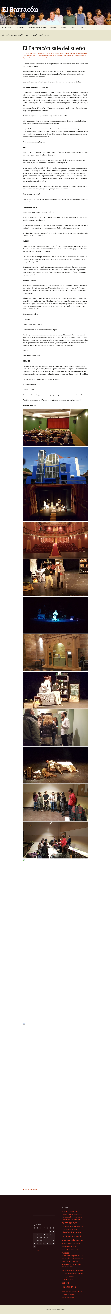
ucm (79, 1291)
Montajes (53, 27)
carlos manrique (67, 1219)
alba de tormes (54, 53)
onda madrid (70, 1270)
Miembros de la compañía (37, 27)
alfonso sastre (77, 1214)
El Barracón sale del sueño (54, 48)
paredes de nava (80, 56)
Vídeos (63, 27)
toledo (63, 1291)
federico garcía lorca (44, 56)
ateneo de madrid (67, 1217)
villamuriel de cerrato (68, 1297)
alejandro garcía (66, 1215)
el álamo (74, 53)
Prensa (73, 27)
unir (63, 1295)
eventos (64, 1256)
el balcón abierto (72, 1229)
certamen (76, 1219)
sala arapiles (65, 1277)
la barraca (60, 56)
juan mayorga (72, 1258)
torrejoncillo (69, 1291)
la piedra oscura (69, 56)
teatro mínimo (67, 1279)
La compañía (20, 27)
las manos (65, 1264)
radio (63, 1274)
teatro (71, 1277)
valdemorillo (71, 1295)
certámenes (69, 1223)
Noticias (42, 53)
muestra (64, 1270)
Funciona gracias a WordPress (55, 1310)
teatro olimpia (40, 58)
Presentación (6, 27)
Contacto (83, 27)
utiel (46, 58)
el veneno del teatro (72, 1240)
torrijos (74, 1291)
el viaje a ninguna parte (71, 1243)
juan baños (65, 1258)
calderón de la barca (77, 1217)
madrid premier (77, 1267)
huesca (53, 56)
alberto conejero (65, 53)
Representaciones (29, 58)
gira (82, 1256)
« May (37, 1250)
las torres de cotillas (75, 1264)
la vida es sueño (67, 1267)
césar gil (65, 1229)
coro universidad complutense (72, 1226)
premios (78, 1270)
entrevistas (71, 1246)
